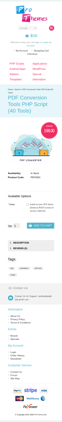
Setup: (11, 204)
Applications (40, 63)
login (37, 42)
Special (37, 74)
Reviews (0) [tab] (20, 248)
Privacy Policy (17, 319)
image (12, 275)
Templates (16, 79)
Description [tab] (21, 242)
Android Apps (17, 69)
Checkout (32, 54)
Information (39, 79)
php (11, 268)
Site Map (15, 378)
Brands (14, 335)
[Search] (51, 28)
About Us (15, 316)
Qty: (10, 226)
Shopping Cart (41, 50)
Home (10, 89)
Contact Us (16, 372)
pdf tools (38, 268)
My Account (22, 50)
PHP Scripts (17, 63)
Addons (14, 74)
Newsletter (15, 358)
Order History (17, 355)
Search (18, 89)
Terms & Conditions (20, 322)
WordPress (39, 69)
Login (13, 352)
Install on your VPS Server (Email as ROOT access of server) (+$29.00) (41, 207)
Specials (14, 339)
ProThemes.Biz (40, 415)
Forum (13, 375)
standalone (24, 268)
